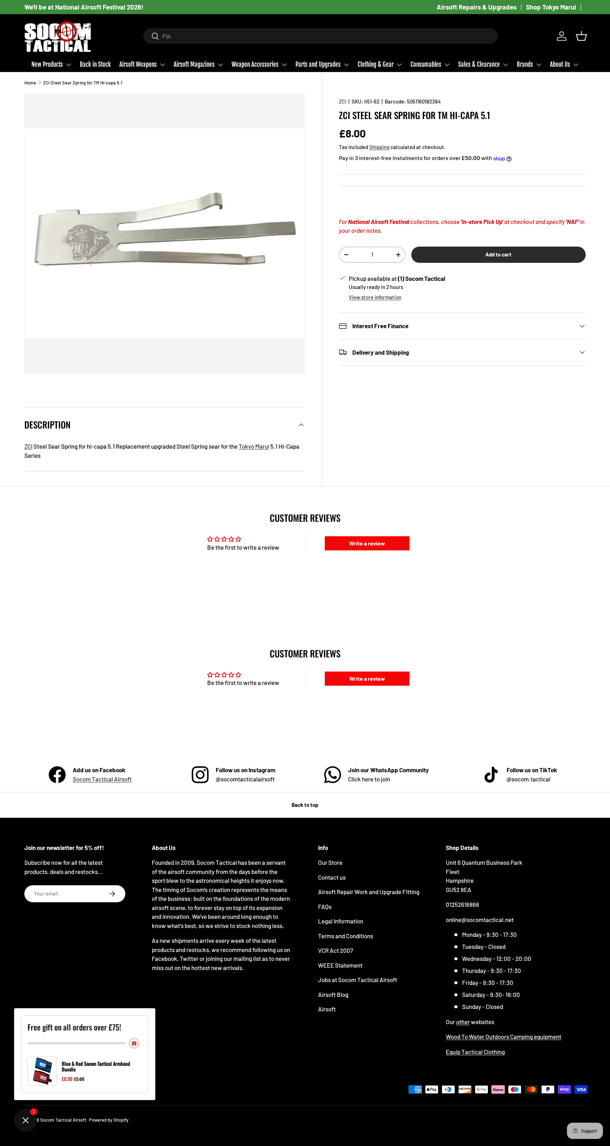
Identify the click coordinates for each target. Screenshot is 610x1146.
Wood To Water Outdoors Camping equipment (503, 1036)
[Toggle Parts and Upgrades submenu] (346, 64)
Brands (525, 64)
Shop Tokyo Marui (551, 7)
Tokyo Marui (254, 446)
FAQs (324, 906)
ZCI (342, 101)
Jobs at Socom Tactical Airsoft (357, 979)
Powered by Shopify (108, 1120)
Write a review (367, 543)
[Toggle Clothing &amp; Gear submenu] (399, 64)
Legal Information (340, 921)
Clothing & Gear (376, 64)
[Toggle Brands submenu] (538, 64)
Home (30, 82)
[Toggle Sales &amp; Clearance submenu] (505, 64)
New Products (47, 64)
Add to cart (498, 254)
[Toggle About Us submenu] (576, 64)
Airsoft (327, 1008)
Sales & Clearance (479, 64)
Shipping (379, 147)
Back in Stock (95, 64)
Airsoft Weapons (138, 64)
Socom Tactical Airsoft (102, 778)
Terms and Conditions (345, 935)
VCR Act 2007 (335, 950)
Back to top (305, 805)
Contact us (332, 877)
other (463, 1021)
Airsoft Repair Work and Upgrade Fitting (368, 891)
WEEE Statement (340, 965)
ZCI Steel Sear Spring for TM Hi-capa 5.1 (82, 82)
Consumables (426, 64)
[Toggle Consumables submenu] (447, 64)
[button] (581, 36)
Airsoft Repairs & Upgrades (476, 7)
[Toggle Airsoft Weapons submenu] (162, 64)
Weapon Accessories (255, 64)
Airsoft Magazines (194, 64)
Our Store (330, 862)
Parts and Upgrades (318, 64)
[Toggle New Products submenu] (68, 64)
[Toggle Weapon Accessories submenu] (284, 64)
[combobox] (320, 36)
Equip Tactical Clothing (475, 1051)
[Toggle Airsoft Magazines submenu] (220, 64)
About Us (560, 64)
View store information (375, 297)
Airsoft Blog (333, 994)
